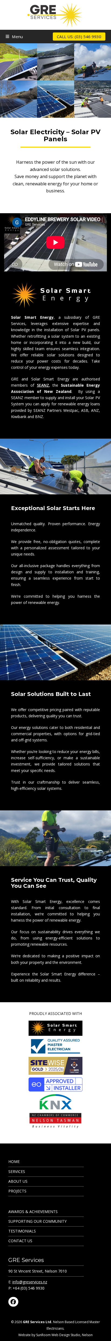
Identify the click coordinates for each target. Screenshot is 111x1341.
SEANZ (43, 385)
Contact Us (20, 1240)
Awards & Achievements (33, 1211)
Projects (17, 1191)
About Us (17, 1181)
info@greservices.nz (29, 1281)
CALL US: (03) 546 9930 (79, 36)
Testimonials (22, 1231)
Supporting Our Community (37, 1221)
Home (14, 1161)
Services (16, 1171)
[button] (14, 36)
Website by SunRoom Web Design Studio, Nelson (55, 1335)
